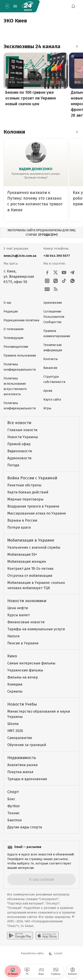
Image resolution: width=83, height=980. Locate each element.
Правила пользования (20, 355)
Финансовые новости (25, 622)
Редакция (11, 311)
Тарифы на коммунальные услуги (36, 629)
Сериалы (14, 691)
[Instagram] (47, 281)
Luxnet (58, 953)
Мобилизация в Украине (30, 540)
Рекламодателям (16, 347)
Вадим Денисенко (35, 169)
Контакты (50, 359)
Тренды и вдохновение (27, 779)
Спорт (13, 791)
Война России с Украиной (32, 478)
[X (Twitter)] (55, 272)
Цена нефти (17, 608)
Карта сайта (52, 399)
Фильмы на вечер (22, 677)
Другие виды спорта (24, 827)
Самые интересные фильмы (31, 663)
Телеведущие (13, 338)
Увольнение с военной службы (33, 547)
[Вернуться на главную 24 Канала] (7, 6)
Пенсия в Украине (23, 643)
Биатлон (14, 820)
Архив (47, 391)
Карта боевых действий (27, 492)
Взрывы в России (22, 520)
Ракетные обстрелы (24, 485)
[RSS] (55, 289)
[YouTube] (64, 272)
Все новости (19, 422)
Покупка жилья (20, 772)
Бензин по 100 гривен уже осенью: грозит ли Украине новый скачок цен (30, 98)
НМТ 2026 (15, 731)
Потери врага (19, 527)
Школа (13, 724)
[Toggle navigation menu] (15, 6)
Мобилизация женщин (26, 561)
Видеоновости (19, 451)
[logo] (27, 6)
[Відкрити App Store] (47, 935)
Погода (13, 465)
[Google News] (47, 289)
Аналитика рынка (22, 765)
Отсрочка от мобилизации (29, 576)
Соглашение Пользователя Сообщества (53, 317)
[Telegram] (72, 272)
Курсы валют (18, 615)
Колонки (14, 132)
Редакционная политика (21, 320)
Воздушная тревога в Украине (33, 506)
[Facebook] (47, 272)
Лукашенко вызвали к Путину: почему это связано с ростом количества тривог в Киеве (35, 201)
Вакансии (50, 368)
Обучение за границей (26, 745)
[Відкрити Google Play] (20, 935)
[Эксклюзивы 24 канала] (76, 46)
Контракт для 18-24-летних (30, 568)
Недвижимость (21, 757)
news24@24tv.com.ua (20, 256)
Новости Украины (22, 437)
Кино (12, 656)
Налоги (13, 636)
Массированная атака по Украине (36, 513)
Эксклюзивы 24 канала (32, 46)
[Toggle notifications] (73, 6)
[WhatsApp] (72, 281)
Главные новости (22, 430)
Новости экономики (26, 600)
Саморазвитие (19, 738)
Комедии (14, 684)
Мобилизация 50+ (22, 554)
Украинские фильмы (25, 670)
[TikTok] (64, 281)
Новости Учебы (22, 704)
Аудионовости (19, 458)
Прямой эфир (19, 444)
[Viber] (55, 281)
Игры (47, 408)
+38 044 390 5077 (56, 256)
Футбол (13, 806)
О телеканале (14, 329)
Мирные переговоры (25, 499)
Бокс (11, 799)
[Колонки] (76, 131)
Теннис (13, 813)
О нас (8, 303)
